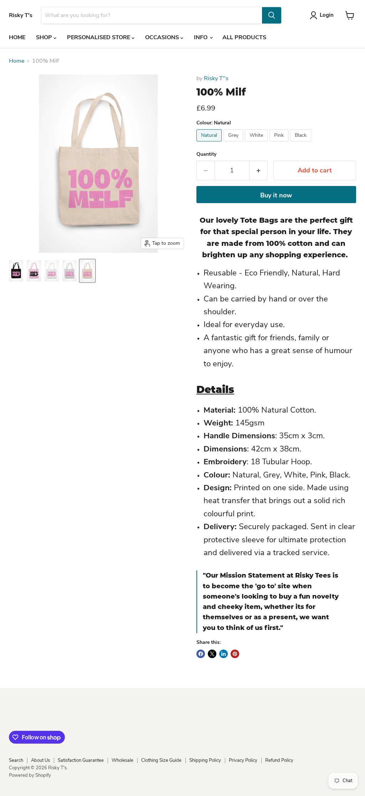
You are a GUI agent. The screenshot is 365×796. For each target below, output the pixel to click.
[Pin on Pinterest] (235, 654)
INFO (201, 37)
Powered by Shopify (30, 775)
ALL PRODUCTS (244, 37)
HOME (17, 37)
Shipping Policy (205, 760)
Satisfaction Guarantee (81, 760)
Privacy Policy (243, 760)
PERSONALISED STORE (99, 37)
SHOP (44, 37)
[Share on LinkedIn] (223, 654)
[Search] (271, 15)
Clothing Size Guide (161, 760)
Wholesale (122, 760)
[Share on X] (212, 654)
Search (16, 760)
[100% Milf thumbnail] (16, 270)
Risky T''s (216, 78)
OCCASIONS (162, 37)
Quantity (206, 154)
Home (16, 61)
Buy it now (276, 195)
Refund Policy (279, 760)
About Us (40, 760)
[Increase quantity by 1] (259, 170)
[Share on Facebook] (200, 654)
